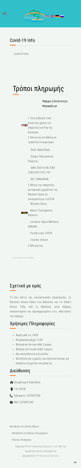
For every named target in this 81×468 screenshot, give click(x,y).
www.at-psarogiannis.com (44, 446)
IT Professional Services (46, 455)
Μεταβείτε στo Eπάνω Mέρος (24, 426)
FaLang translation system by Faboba (23, 258)
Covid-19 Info (21, 53)
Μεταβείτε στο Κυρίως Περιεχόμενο (30, 433)
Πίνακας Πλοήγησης (21, 439)
